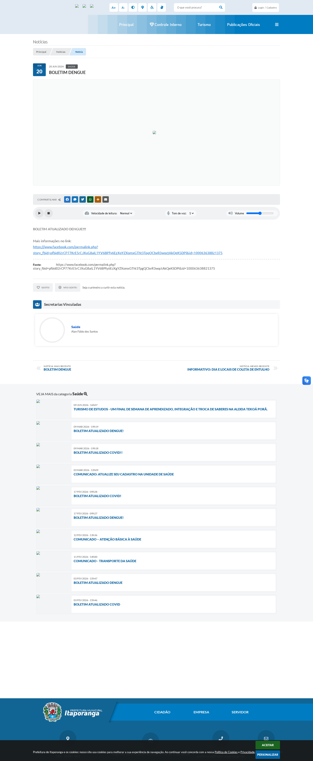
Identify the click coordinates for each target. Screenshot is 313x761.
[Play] (39, 213)
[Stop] (48, 213)
